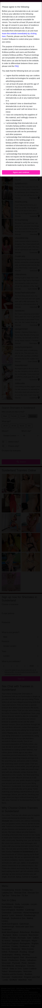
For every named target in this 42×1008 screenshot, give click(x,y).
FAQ (17, 66)
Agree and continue (21, 172)
